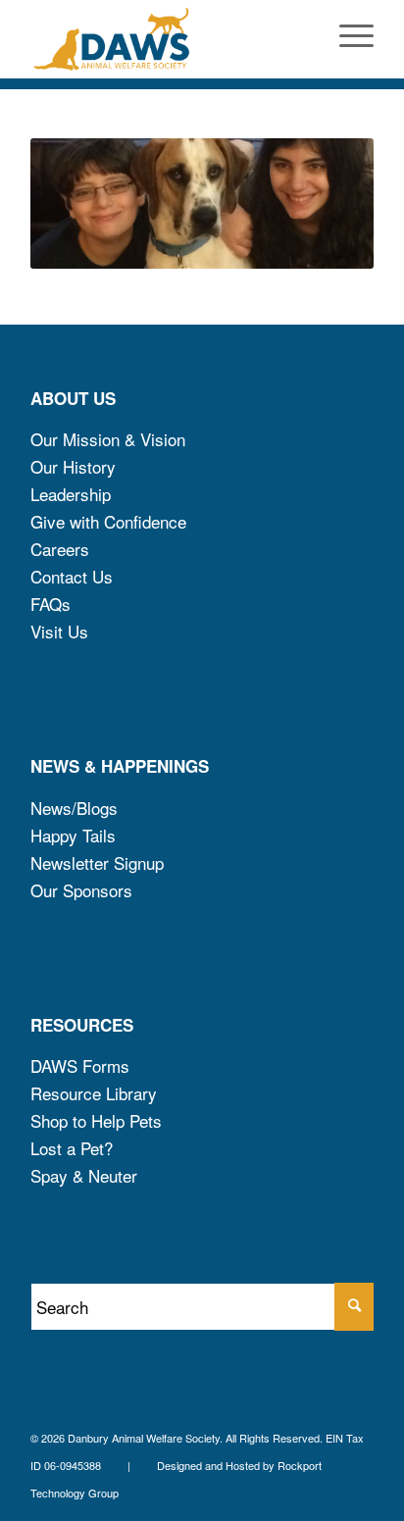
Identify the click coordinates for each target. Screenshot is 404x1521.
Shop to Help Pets (96, 1120)
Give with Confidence (108, 521)
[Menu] (347, 39)
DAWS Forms (79, 1065)
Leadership (70, 494)
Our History (73, 466)
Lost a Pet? (71, 1148)
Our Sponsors (81, 890)
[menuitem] (347, 39)
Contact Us (71, 576)
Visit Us (59, 631)
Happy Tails (73, 835)
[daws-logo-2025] (167, 39)
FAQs (50, 603)
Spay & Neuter (83, 1175)
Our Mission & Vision (107, 439)
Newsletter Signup (97, 862)
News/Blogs (74, 807)
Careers (59, 548)
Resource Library (93, 1093)
